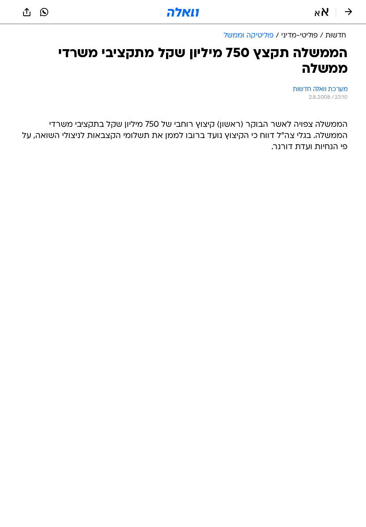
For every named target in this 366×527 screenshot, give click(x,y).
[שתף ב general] (27, 12)
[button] (322, 12)
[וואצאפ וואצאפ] (44, 12)
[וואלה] (183, 12)
